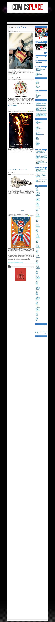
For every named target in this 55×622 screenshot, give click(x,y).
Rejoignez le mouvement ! (12, 106)
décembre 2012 (38, 297)
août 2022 (37, 219)
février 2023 (37, 214)
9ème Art (37, 57)
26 (46, 331)
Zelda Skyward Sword (13, 189)
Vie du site (37, 146)
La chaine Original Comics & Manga (40, 69)
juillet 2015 (37, 271)
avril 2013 (37, 294)
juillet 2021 (37, 230)
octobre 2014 (37, 279)
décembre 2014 (38, 277)
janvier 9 (37, 319)
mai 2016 (37, 263)
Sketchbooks (37, 144)
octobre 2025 (37, 194)
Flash (9, 265)
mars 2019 (37, 234)
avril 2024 (37, 202)
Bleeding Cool (37, 92)
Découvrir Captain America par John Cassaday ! (15, 262)
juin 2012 (37, 302)
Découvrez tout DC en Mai (12, 74)
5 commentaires (31, 215)
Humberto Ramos (38, 131)
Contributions (37, 126)
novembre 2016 (38, 258)
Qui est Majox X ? (43, 174)
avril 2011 (37, 314)
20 (35, 331)
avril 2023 (37, 212)
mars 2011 (37, 315)
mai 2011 (37, 313)
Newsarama (37, 96)
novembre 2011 (38, 308)
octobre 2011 (37, 309)
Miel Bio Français (38, 72)
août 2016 (37, 260)
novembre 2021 (38, 227)
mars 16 (37, 318)
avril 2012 (37, 304)
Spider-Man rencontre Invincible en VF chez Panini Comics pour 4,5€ (41, 159)
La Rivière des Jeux (38, 70)
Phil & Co (37, 85)
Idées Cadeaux (37, 132)
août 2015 (37, 270)
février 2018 (37, 245)
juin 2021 (37, 231)
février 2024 (37, 204)
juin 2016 (37, 262)
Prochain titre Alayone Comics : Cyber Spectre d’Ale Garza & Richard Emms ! (41, 179)
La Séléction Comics (38, 136)
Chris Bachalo (37, 101)
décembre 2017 (38, 247)
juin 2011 (37, 312)
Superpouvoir (37, 87)
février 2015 (37, 275)
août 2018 (37, 240)
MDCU (36, 84)
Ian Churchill (37, 102)
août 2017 (37, 250)
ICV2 (36, 94)
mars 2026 (37, 190)
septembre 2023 (38, 208)
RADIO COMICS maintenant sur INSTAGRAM (41, 155)
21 (37, 331)
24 (43, 331)
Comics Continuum (38, 93)
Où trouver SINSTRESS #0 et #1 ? (40, 161)
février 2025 (37, 197)
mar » (45, 333)
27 (35, 332)
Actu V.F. (19, 215)
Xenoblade (20, 189)
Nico (14, 174)
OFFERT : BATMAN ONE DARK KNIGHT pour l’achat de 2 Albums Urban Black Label (41, 164)
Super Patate (37, 174)
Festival (37, 129)
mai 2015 (37, 273)
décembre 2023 (38, 206)
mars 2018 (37, 244)
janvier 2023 (37, 215)
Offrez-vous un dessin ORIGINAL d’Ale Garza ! (40, 182)
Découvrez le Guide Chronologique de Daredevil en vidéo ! (40, 153)
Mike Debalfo (37, 109)
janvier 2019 (37, 236)
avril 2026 (37, 189)
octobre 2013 (37, 289)
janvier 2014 (37, 286)
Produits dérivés (19, 266)
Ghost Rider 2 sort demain (14, 110)
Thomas (15, 31)
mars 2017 (37, 254)
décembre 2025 (38, 192)
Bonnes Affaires (38, 124)
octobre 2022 (37, 217)
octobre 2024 (37, 199)
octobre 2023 (37, 207)
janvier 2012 (37, 306)
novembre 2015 (38, 268)
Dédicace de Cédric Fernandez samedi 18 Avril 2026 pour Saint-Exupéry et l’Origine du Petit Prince (41, 157)
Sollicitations (19, 31)
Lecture (37, 137)
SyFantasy (37, 75)
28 (37, 332)
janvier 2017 (37, 256)
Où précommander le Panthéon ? (40, 151)
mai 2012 (37, 303)
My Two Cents (37, 139)
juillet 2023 (37, 210)
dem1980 (37, 178)
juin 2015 (37, 272)
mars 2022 (37, 223)
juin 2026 (37, 187)
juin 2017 (37, 252)
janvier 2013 (37, 296)
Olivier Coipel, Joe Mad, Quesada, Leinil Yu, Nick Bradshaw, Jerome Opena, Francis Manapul (41, 111)
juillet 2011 (37, 311)
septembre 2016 (38, 259)
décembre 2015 (38, 267)
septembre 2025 (38, 195)
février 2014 (37, 285)
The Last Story (11, 172)
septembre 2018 (38, 239)
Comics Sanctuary (38, 80)
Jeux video (18, 174)
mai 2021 (37, 232)
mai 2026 (37, 188)
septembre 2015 (38, 269)
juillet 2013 (37, 291)
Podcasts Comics (38, 142)
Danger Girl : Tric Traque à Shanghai (42, 173)
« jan (38, 333)
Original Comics (38, 73)
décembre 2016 (38, 257)
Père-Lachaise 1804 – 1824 (39, 74)
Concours (37, 125)
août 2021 (37, 229)
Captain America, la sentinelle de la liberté (18, 214)
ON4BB (37, 169)
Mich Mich (37, 181)
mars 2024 (37, 203)
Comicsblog (37, 81)
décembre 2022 (38, 216)
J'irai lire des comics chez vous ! (40, 134)
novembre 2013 (38, 288)
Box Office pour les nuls (39, 62)
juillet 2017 (37, 251)
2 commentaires (31, 174)
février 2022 (37, 224)
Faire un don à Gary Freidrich (14, 78)
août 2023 (37, 209)
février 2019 (37, 235)
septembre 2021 (38, 228)
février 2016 (37, 265)
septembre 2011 (38, 310)
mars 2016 (37, 264)
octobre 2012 (37, 299)
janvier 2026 (37, 191)
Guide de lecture (38, 130)
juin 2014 (37, 282)
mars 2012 (37, 305)
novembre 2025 (38, 193)
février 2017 (37, 255)
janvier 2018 (37, 246)
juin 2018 (37, 242)
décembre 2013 (38, 287)
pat (36, 173)
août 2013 (37, 290)
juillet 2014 (37, 281)
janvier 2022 (37, 225)
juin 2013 (37, 292)
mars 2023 (37, 213)
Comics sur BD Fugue (38, 68)
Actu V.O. (37, 121)
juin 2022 (37, 221)
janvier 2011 (37, 316)
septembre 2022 (38, 218)
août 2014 (37, 280)
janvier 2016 (37, 266)
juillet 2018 (37, 241)
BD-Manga (37, 123)
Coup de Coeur (38, 127)
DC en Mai (10, 30)
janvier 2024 (37, 205)
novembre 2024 (38, 198)
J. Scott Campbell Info (38, 95)
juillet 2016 (37, 261)
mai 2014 (37, 283)
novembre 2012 (38, 298)
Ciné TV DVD (19, 111)
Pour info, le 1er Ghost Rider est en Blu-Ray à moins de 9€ (17, 169)
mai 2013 (37, 293)
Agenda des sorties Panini (39, 122)
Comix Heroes (37, 82)
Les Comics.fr (37, 83)
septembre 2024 (38, 200)
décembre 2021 (38, 226)
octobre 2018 (37, 238)
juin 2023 (37, 211)
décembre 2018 (38, 237)
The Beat (37, 97)
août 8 (36, 320)
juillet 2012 (37, 301)
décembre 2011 (38, 307)
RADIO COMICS (38, 86)
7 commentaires (31, 111)
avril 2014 (37, 284)
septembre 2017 (38, 249)
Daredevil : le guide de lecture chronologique (41, 160)
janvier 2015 (37, 276)
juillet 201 (37, 317)
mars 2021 (37, 233)
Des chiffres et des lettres (39, 128)
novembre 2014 (38, 278)
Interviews (37, 133)
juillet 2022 (37, 220)
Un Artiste (19, 79)
